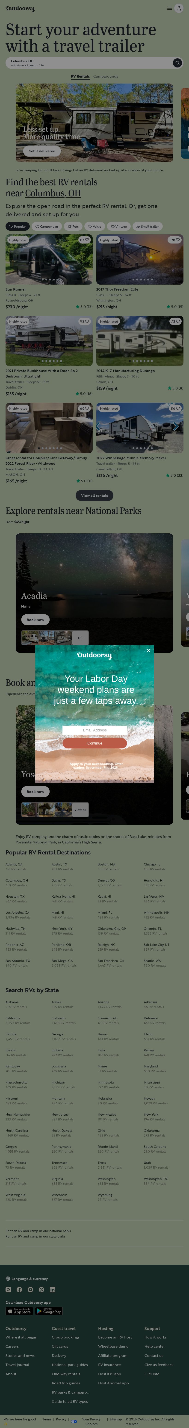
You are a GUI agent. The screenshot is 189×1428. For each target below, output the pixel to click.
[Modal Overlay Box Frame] (94, 714)
